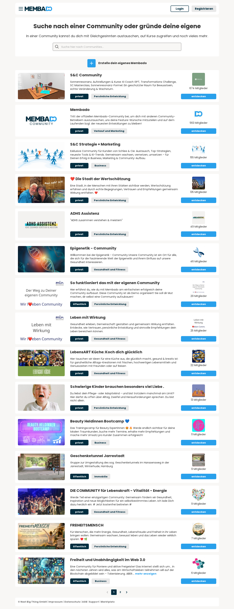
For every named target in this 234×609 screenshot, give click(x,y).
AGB (84, 601)
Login (180, 9)
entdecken (198, 96)
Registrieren (204, 9)
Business (100, 165)
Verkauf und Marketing (109, 131)
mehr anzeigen (145, 574)
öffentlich (79, 304)
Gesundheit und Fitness (109, 269)
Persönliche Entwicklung (110, 96)
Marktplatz (108, 601)
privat (79, 96)
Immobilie (100, 476)
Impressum (55, 601)
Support (94, 601)
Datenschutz (72, 601)
